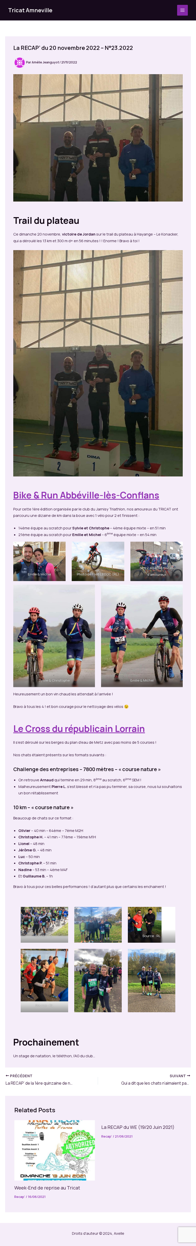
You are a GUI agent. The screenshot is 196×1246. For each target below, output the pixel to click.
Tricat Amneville (30, 10)
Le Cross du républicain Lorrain (79, 728)
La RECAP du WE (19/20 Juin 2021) (138, 1127)
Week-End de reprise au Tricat (47, 1188)
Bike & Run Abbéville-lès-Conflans (86, 495)
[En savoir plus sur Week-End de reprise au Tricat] (54, 1149)
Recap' (19, 1196)
